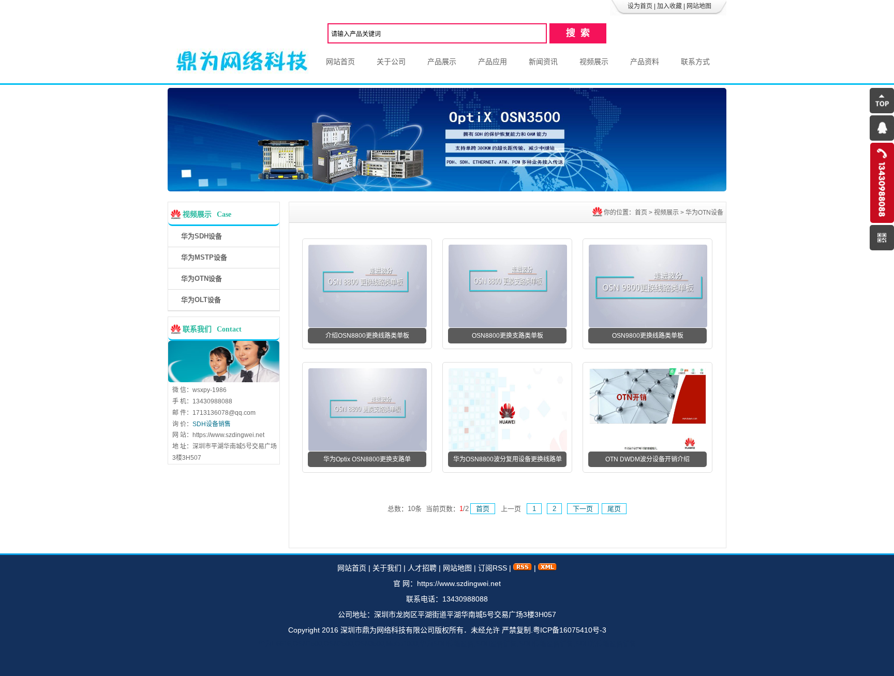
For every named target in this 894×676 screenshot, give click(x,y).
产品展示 (441, 61)
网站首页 (340, 61)
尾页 (614, 509)
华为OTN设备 (201, 278)
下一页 (583, 509)
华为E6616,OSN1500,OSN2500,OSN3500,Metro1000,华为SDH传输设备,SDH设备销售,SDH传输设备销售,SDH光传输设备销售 (241, 61)
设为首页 (640, 6)
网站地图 (699, 6)
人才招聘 (422, 568)
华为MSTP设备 (204, 257)
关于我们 (387, 568)
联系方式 (695, 61)
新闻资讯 (543, 61)
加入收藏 (669, 6)
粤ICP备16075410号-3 (569, 630)
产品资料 (644, 61)
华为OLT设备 (201, 300)
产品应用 (492, 61)
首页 (641, 212)
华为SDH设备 (201, 236)
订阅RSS (492, 568)
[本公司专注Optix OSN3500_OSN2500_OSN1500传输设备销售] (447, 189)
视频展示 (593, 61)
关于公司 (391, 61)
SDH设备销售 (211, 424)
